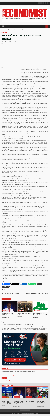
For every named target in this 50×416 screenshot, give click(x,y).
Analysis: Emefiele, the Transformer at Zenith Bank (37, 293)
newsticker (16, 289)
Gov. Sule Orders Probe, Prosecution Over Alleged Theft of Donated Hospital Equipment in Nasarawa (40, 306)
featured (6, 289)
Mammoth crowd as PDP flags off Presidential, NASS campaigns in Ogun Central (42, 392)
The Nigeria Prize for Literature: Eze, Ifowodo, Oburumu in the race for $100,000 (7, 392)
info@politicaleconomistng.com (9, 375)
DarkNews (29, 413)
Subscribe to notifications (7, 380)
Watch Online (46, 26)
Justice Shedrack (5, 41)
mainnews (11, 289)
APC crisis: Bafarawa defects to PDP (10, 292)
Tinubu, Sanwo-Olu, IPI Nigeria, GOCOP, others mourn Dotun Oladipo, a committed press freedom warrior (9, 306)
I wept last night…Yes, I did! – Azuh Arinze (31, 392)
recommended (21, 289)
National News (4, 32)
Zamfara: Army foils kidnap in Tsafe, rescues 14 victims (25, 306)
